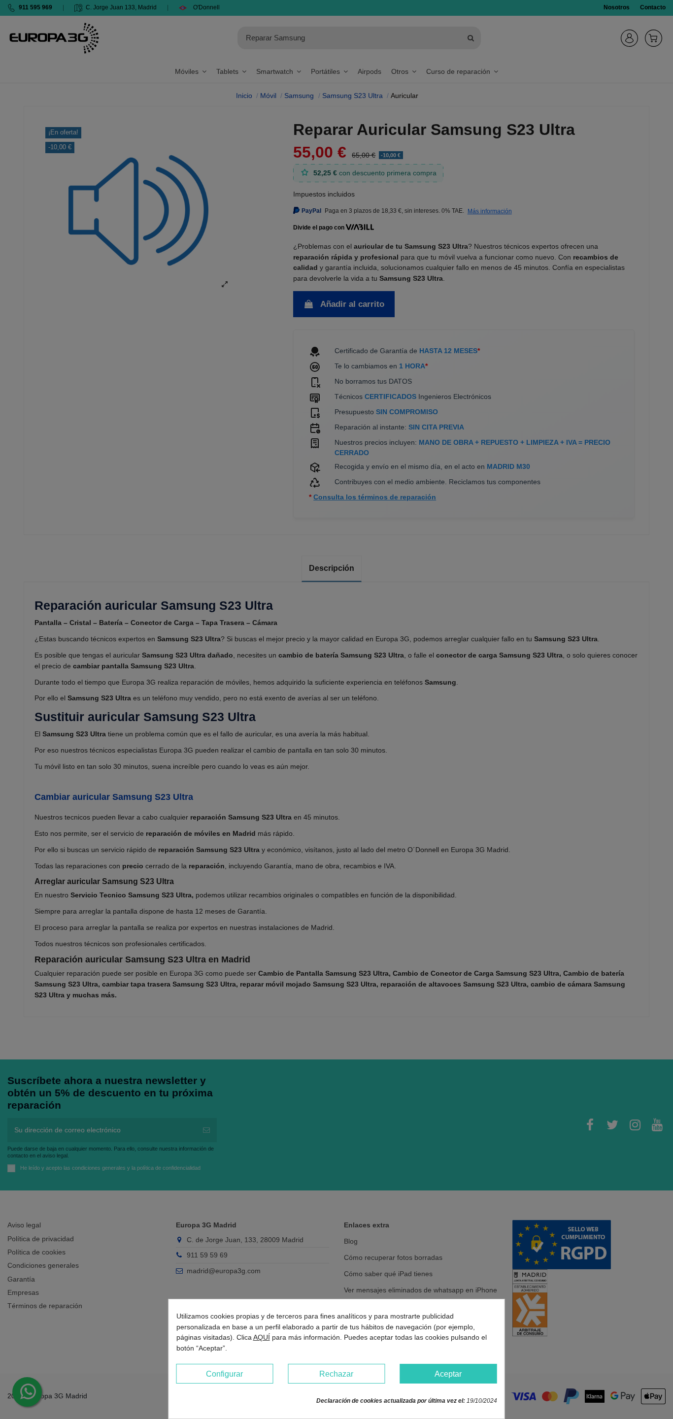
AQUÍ (261, 1337)
